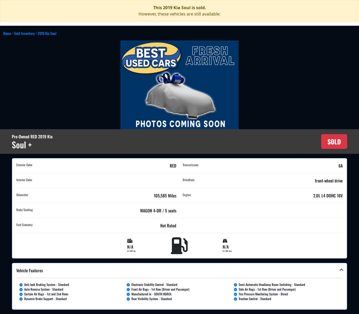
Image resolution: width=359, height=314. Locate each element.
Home (7, 33)
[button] (179, 286)
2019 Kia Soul (47, 33)
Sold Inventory (24, 33)
